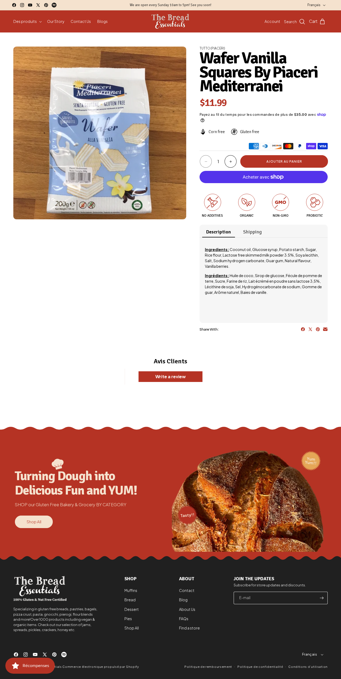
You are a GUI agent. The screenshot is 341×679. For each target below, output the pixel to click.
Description (218, 232)
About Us (187, 609)
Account (272, 21)
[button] (27, 21)
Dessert (131, 609)
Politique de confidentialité (260, 666)
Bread (130, 600)
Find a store (189, 627)
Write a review (170, 376)
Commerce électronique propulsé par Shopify (100, 666)
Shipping (252, 232)
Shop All (34, 521)
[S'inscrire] (321, 598)
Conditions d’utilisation (308, 666)
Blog (183, 600)
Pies (128, 618)
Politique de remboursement (208, 666)
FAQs (183, 618)
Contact (186, 590)
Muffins (130, 590)
